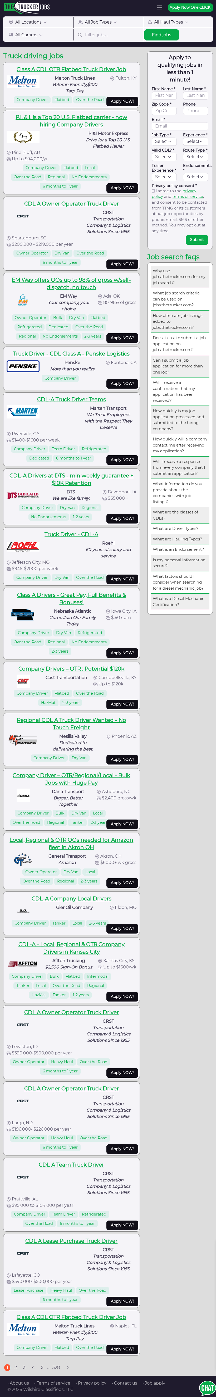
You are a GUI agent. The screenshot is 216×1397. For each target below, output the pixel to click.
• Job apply (154, 1383)
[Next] (67, 1367)
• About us (18, 1383)
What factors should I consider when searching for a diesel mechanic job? (178, 582)
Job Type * (161, 135)
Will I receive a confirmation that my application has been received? (174, 391)
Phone (189, 104)
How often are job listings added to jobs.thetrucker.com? (177, 321)
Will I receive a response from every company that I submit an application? (179, 467)
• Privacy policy (91, 1383)
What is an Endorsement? (178, 549)
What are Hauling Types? (177, 538)
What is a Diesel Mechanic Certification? (178, 601)
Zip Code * (161, 104)
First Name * (163, 89)
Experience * (195, 135)
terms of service (188, 196)
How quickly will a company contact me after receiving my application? (180, 444)
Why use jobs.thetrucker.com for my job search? (179, 276)
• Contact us (124, 1383)
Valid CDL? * (163, 150)
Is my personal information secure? (179, 562)
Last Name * (194, 89)
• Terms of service (52, 1383)
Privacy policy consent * (174, 185)
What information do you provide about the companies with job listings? (177, 492)
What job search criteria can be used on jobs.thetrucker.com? (176, 298)
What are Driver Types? (176, 528)
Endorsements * (197, 168)
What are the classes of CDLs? (175, 515)
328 (56, 1367)
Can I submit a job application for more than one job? (178, 366)
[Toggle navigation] (159, 7)
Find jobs (161, 34)
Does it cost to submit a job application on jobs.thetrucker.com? (179, 343)
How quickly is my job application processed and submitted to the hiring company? (178, 419)
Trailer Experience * (164, 168)
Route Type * (195, 150)
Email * (158, 119)
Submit (197, 239)
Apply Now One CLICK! (191, 7)
